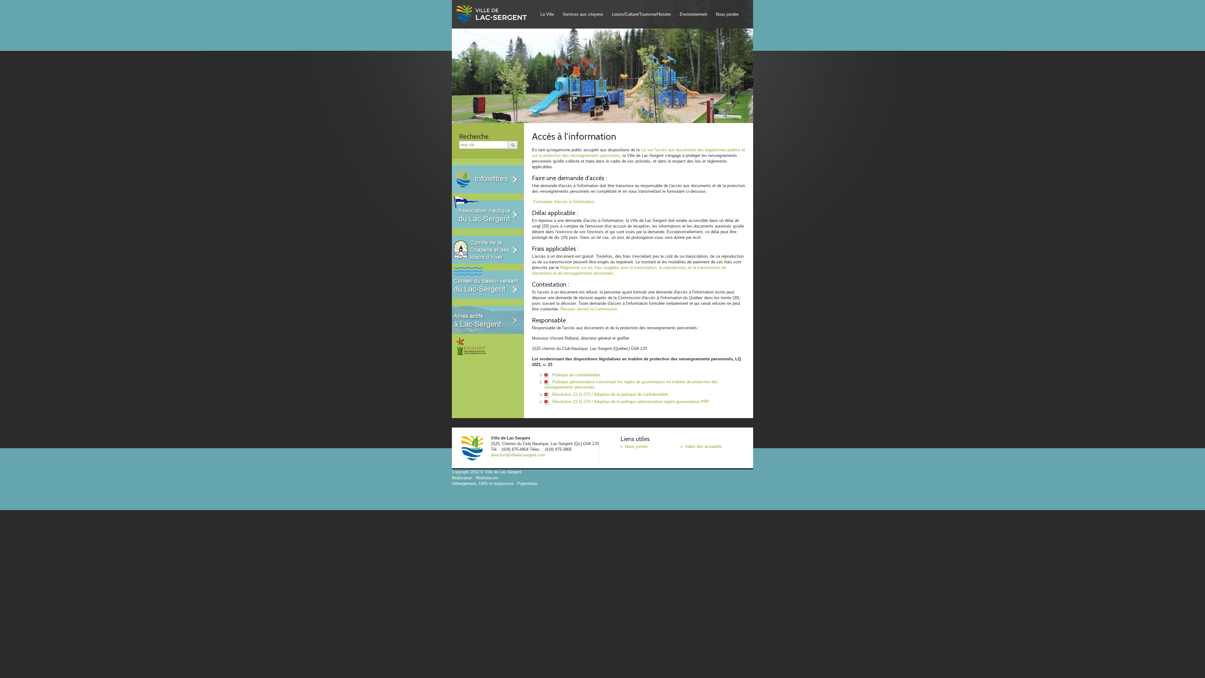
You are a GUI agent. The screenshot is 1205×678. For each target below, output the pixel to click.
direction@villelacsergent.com (518, 455)
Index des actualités (703, 446)
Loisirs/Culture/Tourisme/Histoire (641, 14)
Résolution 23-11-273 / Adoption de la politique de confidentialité (609, 394)
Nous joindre (727, 14)
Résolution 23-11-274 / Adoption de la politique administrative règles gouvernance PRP (630, 401)
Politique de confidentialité (575, 375)
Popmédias (527, 483)
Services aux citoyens (583, 14)
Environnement (693, 14)
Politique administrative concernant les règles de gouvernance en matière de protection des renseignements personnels (631, 384)
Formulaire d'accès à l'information (563, 201)
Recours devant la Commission (588, 309)
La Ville (547, 14)
